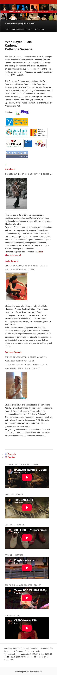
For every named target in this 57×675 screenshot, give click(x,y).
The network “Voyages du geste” (18, 29)
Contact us (39, 29)
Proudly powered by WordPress (28, 671)
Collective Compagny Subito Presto (20, 23)
